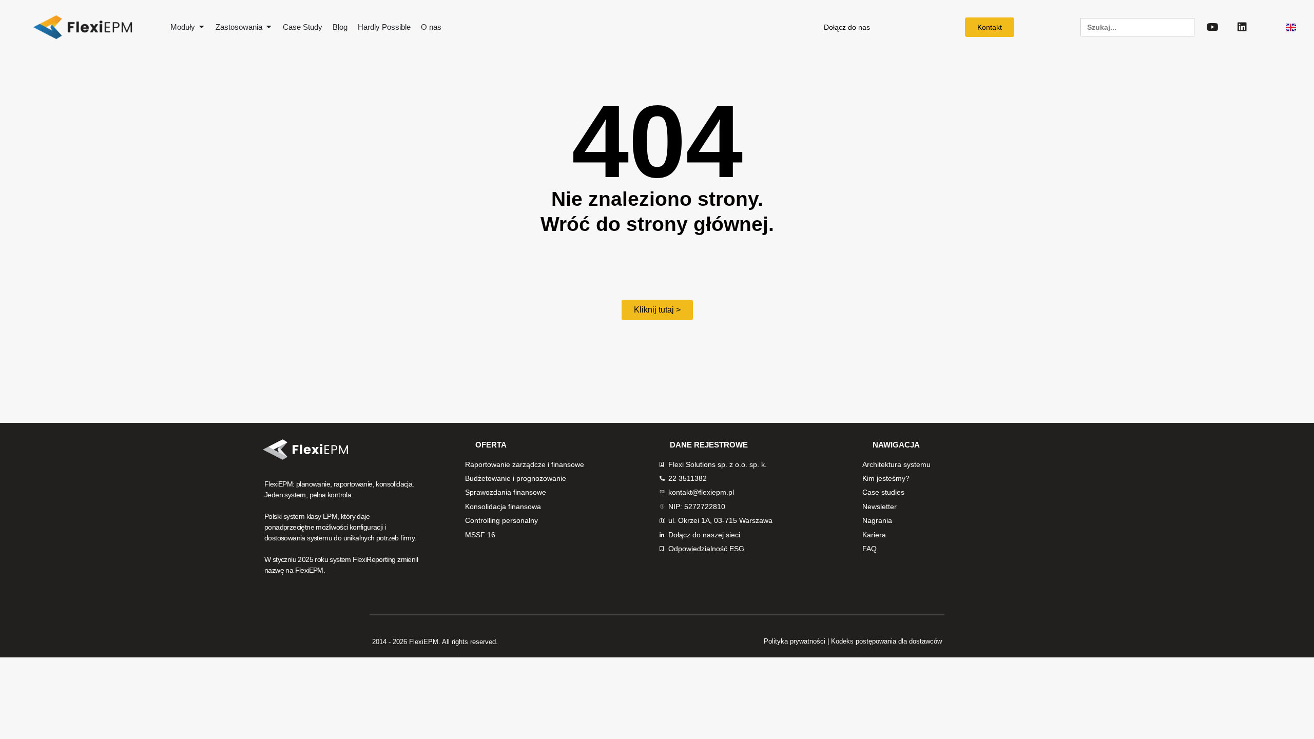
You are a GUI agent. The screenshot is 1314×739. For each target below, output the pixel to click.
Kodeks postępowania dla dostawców (886, 641)
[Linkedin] (1242, 27)
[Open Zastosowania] (269, 27)
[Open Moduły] (201, 27)
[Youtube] (1213, 27)
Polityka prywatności (794, 641)
